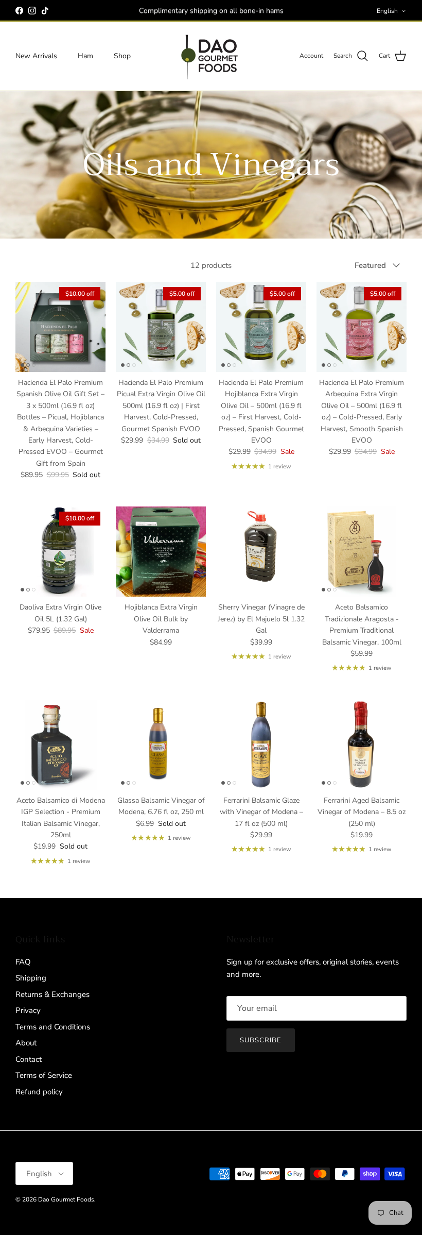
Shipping (30, 978)
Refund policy (39, 1092)
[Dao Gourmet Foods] (211, 56)
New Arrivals (36, 56)
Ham (85, 56)
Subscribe (261, 1040)
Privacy (28, 1010)
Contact (28, 1059)
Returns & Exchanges (52, 994)
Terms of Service (43, 1075)
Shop (122, 56)
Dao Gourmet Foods (66, 1199)
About (26, 1043)
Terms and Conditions (52, 1027)
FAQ (23, 962)
